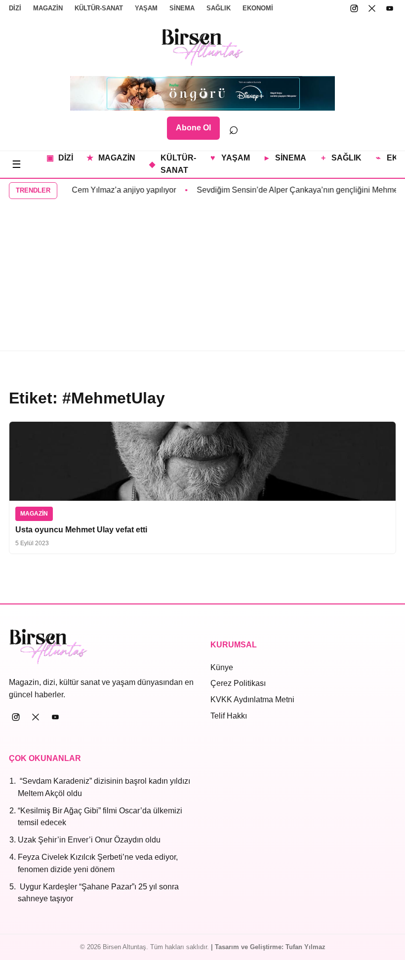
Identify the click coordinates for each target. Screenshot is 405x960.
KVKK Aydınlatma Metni (252, 699)
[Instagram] (354, 8)
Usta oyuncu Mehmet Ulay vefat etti (81, 529)
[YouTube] (389, 8)
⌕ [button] (234, 128)
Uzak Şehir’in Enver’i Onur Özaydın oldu (89, 840)
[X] (371, 8)
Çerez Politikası (238, 683)
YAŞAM (146, 8)
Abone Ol (193, 127)
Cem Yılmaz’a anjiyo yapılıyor (116, 190)
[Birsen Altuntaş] (202, 47)
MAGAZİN (48, 8)
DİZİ (15, 8)
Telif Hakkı (228, 716)
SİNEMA (182, 8)
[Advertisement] (202, 276)
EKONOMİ (258, 8)
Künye (221, 667)
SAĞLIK (218, 8)
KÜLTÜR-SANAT (99, 8)
